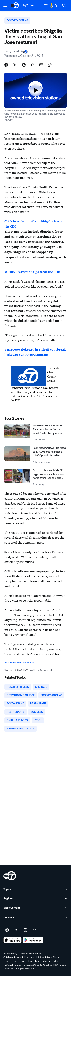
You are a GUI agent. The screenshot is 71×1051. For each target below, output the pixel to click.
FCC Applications (12, 965)
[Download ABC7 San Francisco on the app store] (12, 940)
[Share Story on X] (15, 65)
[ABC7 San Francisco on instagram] (25, 930)
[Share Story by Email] (41, 65)
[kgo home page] (9, 875)
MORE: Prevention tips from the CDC (32, 272)
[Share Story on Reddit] (23, 65)
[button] (5, 5)
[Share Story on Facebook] (6, 65)
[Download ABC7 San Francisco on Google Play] (33, 940)
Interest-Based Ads (29, 961)
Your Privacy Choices (30, 953)
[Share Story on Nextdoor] (32, 65)
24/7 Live (28, 5)
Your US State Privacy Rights (45, 957)
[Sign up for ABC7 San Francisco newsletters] (34, 930)
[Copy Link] (50, 65)
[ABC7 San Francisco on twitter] (16, 930)
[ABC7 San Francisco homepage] (15, 5)
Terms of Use (9, 961)
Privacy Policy (10, 953)
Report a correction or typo (19, 662)
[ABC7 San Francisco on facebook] (7, 930)
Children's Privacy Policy (15, 957)
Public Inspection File (52, 961)
